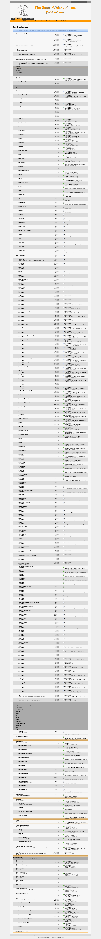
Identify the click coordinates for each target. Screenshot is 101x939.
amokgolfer (67, 836)
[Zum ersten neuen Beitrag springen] (67, 34)
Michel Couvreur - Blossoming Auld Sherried (74, 464)
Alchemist (20, 283)
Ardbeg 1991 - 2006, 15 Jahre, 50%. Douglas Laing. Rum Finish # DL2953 (80, 352)
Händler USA (18, 884)
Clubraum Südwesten (23, 773)
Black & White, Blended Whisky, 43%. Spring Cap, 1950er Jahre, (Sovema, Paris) (81, 132)
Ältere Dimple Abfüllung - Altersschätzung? (73, 180)
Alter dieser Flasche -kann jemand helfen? (73, 248)
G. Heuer (67, 205)
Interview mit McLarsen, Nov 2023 (72, 916)
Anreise (20, 829)
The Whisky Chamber (23, 622)
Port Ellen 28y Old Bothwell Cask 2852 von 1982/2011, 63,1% (77, 488)
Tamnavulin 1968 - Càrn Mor (70, 476)
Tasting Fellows (21, 578)
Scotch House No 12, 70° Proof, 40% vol (73, 108)
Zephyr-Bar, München (69, 920)
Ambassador (21, 110)
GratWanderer (67, 341)
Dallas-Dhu (67, 145)
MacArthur (67, 229)
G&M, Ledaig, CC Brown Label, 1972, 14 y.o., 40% (75, 392)
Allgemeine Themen (22, 699)
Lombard (20, 522)
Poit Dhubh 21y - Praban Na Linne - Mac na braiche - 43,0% (77, 492)
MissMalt (67, 201)
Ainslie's (20, 102)
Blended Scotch (19, 90)
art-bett (66, 457)
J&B (19, 198)
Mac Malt (20, 438)
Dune (66, 844)
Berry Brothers (21, 295)
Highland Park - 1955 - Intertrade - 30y (72, 400)
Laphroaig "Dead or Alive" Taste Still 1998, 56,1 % (75, 576)
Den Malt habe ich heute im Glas (71, 50)
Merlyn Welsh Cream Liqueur (71, 733)
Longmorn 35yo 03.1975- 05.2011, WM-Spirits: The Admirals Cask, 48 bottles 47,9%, (82, 687)
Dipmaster (67, 909)
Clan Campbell (21, 162)
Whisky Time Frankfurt (69, 771)
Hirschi (66, 780)
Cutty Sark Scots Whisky (23, 170)
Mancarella (20, 454)
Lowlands (18, 66)
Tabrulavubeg (67, 161)
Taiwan (17, 727)
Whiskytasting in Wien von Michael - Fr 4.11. (74, 791)
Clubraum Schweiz (22, 785)
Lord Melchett (67, 593)
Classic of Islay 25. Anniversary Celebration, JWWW (75, 420)
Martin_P (67, 185)
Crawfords (20, 166)
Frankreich (18, 711)
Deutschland (19, 707)
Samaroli (20, 510)
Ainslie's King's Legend (69, 104)
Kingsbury (20, 426)
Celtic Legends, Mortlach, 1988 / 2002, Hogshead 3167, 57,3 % (77, 328)
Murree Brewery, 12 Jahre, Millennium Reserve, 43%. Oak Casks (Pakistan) (80, 696)
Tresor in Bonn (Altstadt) (70, 908)
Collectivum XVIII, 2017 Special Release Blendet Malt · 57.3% (77, 96)
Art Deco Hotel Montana (70, 928)
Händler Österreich (20, 876)
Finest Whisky (21, 374)
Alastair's (20, 106)
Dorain (66, 305)
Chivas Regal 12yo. (69, 160)
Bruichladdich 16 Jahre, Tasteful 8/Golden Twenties (75, 316)
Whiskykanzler (21, 662)
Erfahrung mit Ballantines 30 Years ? (72, 128)
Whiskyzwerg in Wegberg (70, 866)
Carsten (66, 213)
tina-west (67, 784)
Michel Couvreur (21, 462)
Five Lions (20, 378)
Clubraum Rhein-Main (23, 769)
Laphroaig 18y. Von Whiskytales (71, 671)
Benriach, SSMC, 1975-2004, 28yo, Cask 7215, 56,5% (76, 572)
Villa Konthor (21, 630)
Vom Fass (20, 634)
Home (13, 18)
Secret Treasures (22, 534)
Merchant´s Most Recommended (25, 811)
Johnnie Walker (21, 202)
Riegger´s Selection (22, 498)
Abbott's (20, 98)
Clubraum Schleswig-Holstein (24, 745)
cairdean (67, 181)
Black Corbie (21, 307)
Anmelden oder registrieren (18, 1)
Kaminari (67, 433)
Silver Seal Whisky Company (24, 550)
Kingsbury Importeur (69, 428)
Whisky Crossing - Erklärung (71, 796)
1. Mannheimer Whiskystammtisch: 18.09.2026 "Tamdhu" (76, 775)
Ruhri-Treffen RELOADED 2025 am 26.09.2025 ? (75, 767)
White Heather (21, 242)
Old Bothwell (21, 486)
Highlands (18, 68)
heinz (66, 286)
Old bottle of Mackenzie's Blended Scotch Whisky (75, 216)
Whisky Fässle (21, 674)
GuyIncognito (67, 772)
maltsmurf (67, 818)
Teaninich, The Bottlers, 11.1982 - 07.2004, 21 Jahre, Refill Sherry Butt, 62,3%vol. (81, 584)
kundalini (67, 564)
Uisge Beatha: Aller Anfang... (22, 49)
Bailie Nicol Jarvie (22, 122)
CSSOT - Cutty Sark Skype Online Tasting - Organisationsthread (78, 738)
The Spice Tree (68, 340)
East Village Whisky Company (24, 366)
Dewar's (20, 174)
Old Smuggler (21, 218)
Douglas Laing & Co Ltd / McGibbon (26, 350)
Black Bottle (21, 134)
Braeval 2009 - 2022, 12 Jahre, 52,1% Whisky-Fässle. (76, 675)
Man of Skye (67, 875)
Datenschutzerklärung (22, 935)
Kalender (31, 18)
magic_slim (67, 701)
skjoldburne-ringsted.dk (69, 890)
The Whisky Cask (22, 618)
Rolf (66, 664)
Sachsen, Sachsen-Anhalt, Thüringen (26, 910)
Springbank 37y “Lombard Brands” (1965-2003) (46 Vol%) (76, 524)
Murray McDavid (21, 478)
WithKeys (67, 921)
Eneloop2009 (67, 828)
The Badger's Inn (19, 38)
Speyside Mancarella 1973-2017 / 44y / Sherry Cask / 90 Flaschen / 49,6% (80, 456)
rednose (66, 97)
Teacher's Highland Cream (70, 236)
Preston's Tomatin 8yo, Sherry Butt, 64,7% (73, 496)
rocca (66, 141)
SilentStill (67, 577)
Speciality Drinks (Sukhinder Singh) (26, 566)
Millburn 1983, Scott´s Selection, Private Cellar (74, 532)
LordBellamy (67, 776)
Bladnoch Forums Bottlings (24, 311)
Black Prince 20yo (68, 144)
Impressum (13, 935)
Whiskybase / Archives (23, 658)
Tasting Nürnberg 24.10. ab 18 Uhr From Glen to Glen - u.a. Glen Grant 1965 (80, 779)
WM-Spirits (20, 686)
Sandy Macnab (21, 222)
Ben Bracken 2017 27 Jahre (70, 261)
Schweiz (20, 926)
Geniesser (67, 193)
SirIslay (66, 105)
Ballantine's (20, 126)
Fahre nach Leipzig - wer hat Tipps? (72, 912)
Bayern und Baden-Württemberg (25, 918)
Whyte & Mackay (21, 250)
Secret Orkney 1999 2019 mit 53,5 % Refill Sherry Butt (76, 647)
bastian (66, 149)
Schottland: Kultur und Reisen (22, 825)
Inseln (17, 74)
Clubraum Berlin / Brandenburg (25, 753)
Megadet (67, 266)
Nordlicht (67, 245)
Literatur (20, 53)
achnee (66, 337)
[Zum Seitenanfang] (89, 935)
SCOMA (20, 518)
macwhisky (67, 282)
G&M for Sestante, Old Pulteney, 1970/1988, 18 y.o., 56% (76, 539)
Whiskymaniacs (19, 741)
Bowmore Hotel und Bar (70, 827)
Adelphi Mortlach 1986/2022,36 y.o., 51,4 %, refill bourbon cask (77, 277)
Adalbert (66, 437)
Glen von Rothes (68, 209)
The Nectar (20, 594)
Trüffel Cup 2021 (68, 809)
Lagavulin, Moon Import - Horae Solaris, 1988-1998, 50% (76, 472)
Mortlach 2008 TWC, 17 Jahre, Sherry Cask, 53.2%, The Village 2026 (79, 600)
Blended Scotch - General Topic (25, 94)
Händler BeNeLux (19, 860)
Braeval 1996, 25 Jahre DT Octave (72, 364)
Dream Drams (21, 354)
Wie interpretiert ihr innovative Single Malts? (74, 45)
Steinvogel (67, 739)
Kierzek (20, 422)
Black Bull (20, 138)
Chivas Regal (21, 158)
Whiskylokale (19, 898)
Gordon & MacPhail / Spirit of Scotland (26, 390)
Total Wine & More (69, 886)
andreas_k (67, 274)
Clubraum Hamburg (22, 749)
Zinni (66, 473)
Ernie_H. (67, 36)
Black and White (21, 130)
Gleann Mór (20, 382)
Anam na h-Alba (21, 287)
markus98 (67, 129)
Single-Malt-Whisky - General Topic (25, 62)
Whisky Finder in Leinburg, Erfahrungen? (73, 40)
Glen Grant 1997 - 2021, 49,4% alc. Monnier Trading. (75, 468)
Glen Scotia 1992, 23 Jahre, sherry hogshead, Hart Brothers (77, 396)
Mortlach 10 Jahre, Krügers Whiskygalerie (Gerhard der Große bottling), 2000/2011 (81, 432)
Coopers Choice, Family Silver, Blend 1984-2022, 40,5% (76, 608)
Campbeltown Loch (22, 150)
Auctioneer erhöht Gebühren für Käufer (73, 895)
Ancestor (20, 114)
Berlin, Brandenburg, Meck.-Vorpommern (27, 914)
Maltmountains (21, 446)
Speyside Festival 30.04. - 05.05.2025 (72, 839)
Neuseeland (18, 721)
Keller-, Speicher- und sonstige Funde (24, 846)
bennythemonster (68, 253)
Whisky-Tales (21, 670)
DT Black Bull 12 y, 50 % (70, 140)
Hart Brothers (21, 394)
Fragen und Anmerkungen (21, 888)
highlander (67, 41)
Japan (17, 717)
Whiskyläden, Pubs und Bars (24, 841)
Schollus (66, 401)
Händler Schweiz (19, 880)
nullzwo (66, 924)
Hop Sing (67, 901)
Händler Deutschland (20, 864)
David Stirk (20, 346)
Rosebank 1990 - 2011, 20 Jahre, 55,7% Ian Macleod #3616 (77, 360)
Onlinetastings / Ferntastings (22, 736)
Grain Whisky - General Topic (24, 81)
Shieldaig (20, 542)
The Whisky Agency (22, 614)
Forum (18, 18)
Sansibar (20, 514)
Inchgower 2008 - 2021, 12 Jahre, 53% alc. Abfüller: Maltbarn (77, 444)
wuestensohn (67, 125)
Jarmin (66, 645)
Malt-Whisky (18, 58)
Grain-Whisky (19, 77)
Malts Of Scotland (22, 450)
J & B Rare (67, 200)
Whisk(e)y (18, 695)
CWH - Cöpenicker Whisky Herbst (25, 342)
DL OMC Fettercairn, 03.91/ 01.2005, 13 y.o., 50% (75, 404)
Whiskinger (67, 680)
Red (66, 832)
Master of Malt (21, 458)
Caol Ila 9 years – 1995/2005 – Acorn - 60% (74, 273)
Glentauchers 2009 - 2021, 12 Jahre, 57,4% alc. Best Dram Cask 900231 (79, 300)
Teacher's (20, 234)
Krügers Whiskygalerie (23, 430)
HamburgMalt (67, 333)
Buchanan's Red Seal (69, 148)
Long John (20, 210)
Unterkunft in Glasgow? (69, 835)
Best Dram (20, 299)
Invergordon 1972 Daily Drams (71, 596)
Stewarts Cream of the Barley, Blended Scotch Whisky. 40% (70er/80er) (79, 232)
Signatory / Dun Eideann (23, 546)
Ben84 (66, 609)
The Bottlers (21, 582)
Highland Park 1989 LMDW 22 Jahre (72, 436)
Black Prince (21, 142)
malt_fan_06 (67, 449)
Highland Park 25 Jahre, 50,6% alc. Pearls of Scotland (76, 388)
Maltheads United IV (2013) (70, 783)
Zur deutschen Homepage (23, 564)
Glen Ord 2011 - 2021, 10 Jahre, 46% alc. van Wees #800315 (77, 604)
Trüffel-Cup (20, 807)
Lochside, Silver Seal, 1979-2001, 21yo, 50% (74, 551)
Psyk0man (67, 153)
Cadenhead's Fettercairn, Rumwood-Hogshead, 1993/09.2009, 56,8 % (79, 324)
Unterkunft (20, 833)
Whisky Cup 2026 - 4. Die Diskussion (72, 805)
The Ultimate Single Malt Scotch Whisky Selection (29, 602)
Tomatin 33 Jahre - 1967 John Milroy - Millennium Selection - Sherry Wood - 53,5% (81, 416)
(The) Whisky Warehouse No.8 (24, 678)
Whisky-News (19, 44)
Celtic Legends (21, 327)
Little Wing (67, 688)
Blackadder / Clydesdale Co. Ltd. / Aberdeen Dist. (28, 303)
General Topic (21, 259)
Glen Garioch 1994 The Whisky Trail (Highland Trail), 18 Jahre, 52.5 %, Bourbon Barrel (82, 292)
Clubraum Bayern (22, 777)
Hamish (66, 157)
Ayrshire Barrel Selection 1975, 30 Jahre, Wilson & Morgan (77, 683)
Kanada (17, 719)
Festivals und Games (22, 837)
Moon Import (21, 470)
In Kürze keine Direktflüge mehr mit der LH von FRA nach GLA (77, 831)
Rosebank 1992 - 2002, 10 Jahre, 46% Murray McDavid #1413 (77, 480)
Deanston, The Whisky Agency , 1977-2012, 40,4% (75, 616)
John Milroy (21, 414)
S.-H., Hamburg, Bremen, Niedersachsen (27, 902)
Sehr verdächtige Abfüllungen (71, 853)
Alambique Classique (23, 279)
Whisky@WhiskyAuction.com (22, 893)
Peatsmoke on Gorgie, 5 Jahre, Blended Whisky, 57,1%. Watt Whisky (79, 92)
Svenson (67, 672)
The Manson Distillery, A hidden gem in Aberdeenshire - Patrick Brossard (79, 54)
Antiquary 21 (67, 120)
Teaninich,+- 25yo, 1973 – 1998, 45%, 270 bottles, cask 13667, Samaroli (79, 512)
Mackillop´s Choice (22, 526)
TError (66, 764)
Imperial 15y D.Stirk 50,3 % (70, 348)
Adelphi (20, 275)
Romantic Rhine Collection (24, 502)
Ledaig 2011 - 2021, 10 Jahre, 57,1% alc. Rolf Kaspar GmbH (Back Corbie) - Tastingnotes (83, 308)
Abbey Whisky (21, 267)
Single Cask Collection (23, 554)
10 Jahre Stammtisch (69, 743)
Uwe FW (66, 810)
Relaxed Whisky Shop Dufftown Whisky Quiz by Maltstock (77, 817)
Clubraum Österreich (22, 789)
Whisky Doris (21, 638)
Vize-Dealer (67, 849)
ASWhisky (67, 489)
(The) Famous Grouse (23, 182)
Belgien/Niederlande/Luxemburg (23, 705)
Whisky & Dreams (22, 654)
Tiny (66, 913)
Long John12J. (68, 212)
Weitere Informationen (72, 30)
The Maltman (21, 590)
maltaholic (67, 601)
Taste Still (20, 574)
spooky (66, 197)
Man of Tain (67, 589)
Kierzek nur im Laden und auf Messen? (73, 424)
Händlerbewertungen (18, 857)
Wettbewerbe (18, 799)
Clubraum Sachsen (22, 761)
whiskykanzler (67, 173)
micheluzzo (67, 429)
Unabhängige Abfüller (20, 255)
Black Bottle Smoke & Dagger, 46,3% (72, 136)
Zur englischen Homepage (23, 563)
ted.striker (67, 760)
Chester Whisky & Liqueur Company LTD (27, 335)
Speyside (18, 70)
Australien (18, 703)
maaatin (66, 497)
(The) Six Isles (21, 226)
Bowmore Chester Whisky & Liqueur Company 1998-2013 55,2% (78, 336)
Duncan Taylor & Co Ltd (23, 362)
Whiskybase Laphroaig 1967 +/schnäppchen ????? (75, 659)
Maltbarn (20, 442)
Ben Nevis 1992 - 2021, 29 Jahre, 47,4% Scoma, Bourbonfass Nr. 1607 (79, 520)
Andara (66, 748)
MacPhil (66, 629)
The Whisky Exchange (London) (71, 874)
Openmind (67, 569)
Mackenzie (20, 214)
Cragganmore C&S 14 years (70, 320)
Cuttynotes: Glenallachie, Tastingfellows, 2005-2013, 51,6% (77, 580)
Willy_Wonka (67, 345)
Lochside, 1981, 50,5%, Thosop (71, 627)
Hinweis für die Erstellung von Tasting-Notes (74, 588)
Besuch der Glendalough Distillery (72, 700)
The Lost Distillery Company (24, 586)
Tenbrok (66, 258)
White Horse (21, 246)
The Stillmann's (21, 598)
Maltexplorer (67, 734)
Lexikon (25, 18)
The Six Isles (67, 228)
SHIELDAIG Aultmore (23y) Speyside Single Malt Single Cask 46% (78, 543)
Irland (17, 87)
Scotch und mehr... (20, 27)
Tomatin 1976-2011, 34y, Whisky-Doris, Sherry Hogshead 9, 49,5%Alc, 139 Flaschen (82, 639)
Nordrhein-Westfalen (22, 906)
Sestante (20, 538)
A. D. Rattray (21, 263)
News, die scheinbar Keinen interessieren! (73, 35)
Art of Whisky (21, 291)
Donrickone (67, 409)
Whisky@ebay (19, 852)
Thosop (20, 626)
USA (17, 729)
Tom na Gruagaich (68, 697)
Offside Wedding (22, 482)
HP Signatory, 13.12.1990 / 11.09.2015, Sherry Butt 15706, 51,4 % (78, 547)
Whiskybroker (21, 650)
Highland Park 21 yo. (69, 284)
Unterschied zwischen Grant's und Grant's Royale (75, 188)
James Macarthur (22, 406)
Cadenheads (21, 323)
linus (66, 465)
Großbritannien (19, 709)
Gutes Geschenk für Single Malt (71, 63)
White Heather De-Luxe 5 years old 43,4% (73, 244)
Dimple (20, 178)
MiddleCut (67, 290)
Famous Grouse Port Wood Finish (72, 184)
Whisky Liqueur (21, 731)
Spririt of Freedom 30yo (70, 152)
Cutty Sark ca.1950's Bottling (71, 172)
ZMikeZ (66, 262)
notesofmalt (67, 80)
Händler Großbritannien (21, 872)
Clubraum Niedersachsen (23, 757)
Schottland (18, 85)
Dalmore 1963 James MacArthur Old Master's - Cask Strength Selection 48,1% (81, 408)
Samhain (67, 381)
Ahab (66, 413)
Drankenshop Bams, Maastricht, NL (72, 862)
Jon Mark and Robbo (22, 206)
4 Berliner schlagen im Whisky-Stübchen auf (74, 763)
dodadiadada (67, 867)
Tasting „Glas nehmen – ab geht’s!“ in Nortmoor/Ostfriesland (77, 759)
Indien (17, 713)
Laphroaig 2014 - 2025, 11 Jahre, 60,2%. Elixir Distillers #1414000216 (79, 372)
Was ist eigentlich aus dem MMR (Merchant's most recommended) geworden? (80, 813)
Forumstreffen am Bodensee (71, 787)
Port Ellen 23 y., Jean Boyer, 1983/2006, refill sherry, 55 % (76, 412)
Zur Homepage (21, 264)
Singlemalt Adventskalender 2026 (71, 801)
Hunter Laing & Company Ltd (24, 402)
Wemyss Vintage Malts (23, 642)
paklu (66, 501)
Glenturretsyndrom (68, 768)
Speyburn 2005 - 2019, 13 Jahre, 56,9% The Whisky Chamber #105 (78, 624)
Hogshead (67, 55)
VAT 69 (19, 238)
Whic (19, 646)
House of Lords (21, 194)
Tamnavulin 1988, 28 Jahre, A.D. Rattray (73, 265)
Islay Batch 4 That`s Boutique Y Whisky (73, 460)
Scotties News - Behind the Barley (23, 33)
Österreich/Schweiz (20, 723)
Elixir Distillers (21, 370)
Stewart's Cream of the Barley (24, 230)
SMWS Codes (68, 563)
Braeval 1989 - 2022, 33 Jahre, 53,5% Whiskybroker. (75, 651)
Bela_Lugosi (67, 241)
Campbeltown (19, 72)
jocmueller (67, 863)
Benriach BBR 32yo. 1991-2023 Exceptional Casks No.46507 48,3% (78, 296)
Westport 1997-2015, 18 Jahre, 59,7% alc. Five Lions (75, 380)
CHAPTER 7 (20, 331)
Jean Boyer (20, 410)
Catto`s (66, 156)
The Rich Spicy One (69, 208)
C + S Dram (20, 319)
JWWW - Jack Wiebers (23, 418)
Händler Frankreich (20, 868)
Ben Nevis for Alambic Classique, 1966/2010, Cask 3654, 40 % (77, 281)
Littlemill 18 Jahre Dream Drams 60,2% (73, 356)
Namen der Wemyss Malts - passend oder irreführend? (76, 643)
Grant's (20, 186)
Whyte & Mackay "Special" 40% (71, 252)
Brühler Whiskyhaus (22, 315)
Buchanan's (20, 146)
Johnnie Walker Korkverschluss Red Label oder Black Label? (77, 204)
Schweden (18, 725)
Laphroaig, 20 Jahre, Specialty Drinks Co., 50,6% (75, 568)
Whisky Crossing (19, 794)
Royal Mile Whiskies (22, 506)
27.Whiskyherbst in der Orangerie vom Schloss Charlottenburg (77, 822)
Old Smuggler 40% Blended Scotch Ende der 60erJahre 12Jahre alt (78, 220)
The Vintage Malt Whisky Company (25, 606)
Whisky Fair (20, 666)
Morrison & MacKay (22, 474)
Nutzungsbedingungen (32, 935)
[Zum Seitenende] (89, 20)
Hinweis (37, 858)
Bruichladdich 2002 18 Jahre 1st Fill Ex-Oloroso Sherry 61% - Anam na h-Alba (80, 288)
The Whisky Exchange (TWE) (24, 610)
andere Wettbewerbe (22, 815)
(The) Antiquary (21, 118)
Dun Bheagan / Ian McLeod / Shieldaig (26, 358)
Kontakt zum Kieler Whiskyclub (71, 747)
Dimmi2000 (67, 802)
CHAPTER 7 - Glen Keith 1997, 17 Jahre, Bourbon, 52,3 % (77, 332)
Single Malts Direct (22, 558)
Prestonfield (21, 494)
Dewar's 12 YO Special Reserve (71, 176)
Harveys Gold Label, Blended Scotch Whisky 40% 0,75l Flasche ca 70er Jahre (81, 192)
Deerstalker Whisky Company (71, 257)
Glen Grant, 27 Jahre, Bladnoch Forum (73, 312)
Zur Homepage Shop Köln (23, 324)
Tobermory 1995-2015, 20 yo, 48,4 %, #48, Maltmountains (76, 448)
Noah (66, 121)
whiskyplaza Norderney (69, 904)
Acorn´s (20, 271)
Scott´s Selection (22, 530)
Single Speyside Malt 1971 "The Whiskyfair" (74, 667)
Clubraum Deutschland (23, 781)
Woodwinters (21, 690)
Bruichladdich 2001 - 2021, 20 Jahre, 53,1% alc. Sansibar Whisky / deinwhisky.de (81, 516)
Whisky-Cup (21, 803)
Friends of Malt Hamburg (70, 751)
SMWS (19, 562)
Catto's (19, 154)
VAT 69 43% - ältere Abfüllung (71, 240)
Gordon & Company (22, 386)
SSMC (19, 570)
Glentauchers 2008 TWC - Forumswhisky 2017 (74, 620)
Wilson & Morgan (22, 682)
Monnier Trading (21, 466)
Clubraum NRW (21, 765)
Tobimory (67, 51)
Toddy (66, 788)
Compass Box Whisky (23, 338)
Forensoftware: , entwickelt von (50, 937)
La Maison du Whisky (23, 434)
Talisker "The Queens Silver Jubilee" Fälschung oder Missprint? (78, 848)
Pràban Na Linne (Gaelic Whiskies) (25, 490)
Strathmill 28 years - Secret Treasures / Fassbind (75, 536)
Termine (17, 820)
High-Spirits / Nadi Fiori (23, 398)
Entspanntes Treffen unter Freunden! (72, 755)
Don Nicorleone (68, 792)
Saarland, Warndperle (69, 900)
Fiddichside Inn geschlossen (71, 843)
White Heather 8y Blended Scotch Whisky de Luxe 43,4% (76, 164)
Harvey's (20, 190)
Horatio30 (67, 545)
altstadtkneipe (67, 189)
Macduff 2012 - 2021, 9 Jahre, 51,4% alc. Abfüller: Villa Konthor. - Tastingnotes (81, 631)
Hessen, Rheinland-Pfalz (23, 922)
